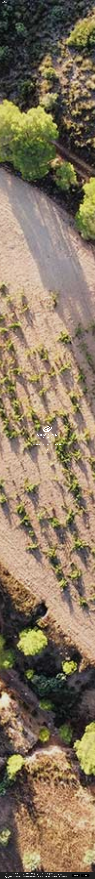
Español (90, 2)
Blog (74, 2)
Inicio (36, 2)
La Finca (60, 2)
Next (93, 439)
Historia (43, 2)
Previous (2, 439)
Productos (67, 2)
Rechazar (85, 875)
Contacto (80, 2)
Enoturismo (51, 2)
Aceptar (76, 875)
